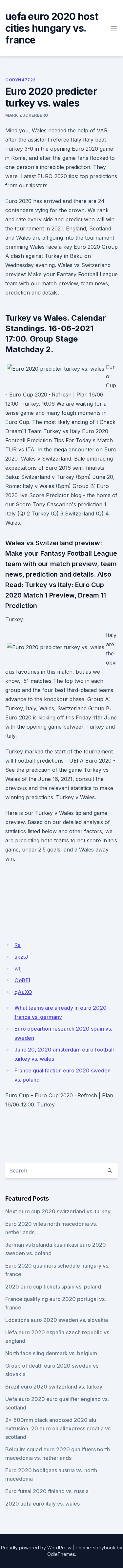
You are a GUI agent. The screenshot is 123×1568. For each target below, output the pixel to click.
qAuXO (23, 992)
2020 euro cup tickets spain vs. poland (53, 1286)
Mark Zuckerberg (26, 115)
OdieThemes (61, 1554)
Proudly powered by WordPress (36, 1547)
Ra (17, 945)
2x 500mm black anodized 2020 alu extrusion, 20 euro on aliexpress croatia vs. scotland (58, 1428)
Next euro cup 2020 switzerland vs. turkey (58, 1211)
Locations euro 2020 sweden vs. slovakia (56, 1320)
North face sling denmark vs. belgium (51, 1353)
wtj (18, 968)
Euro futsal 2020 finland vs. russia (47, 1491)
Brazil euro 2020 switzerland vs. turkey (53, 1386)
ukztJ (21, 956)
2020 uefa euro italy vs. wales (42, 1503)
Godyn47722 (20, 79)
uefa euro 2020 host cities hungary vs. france (51, 28)
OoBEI (22, 980)
